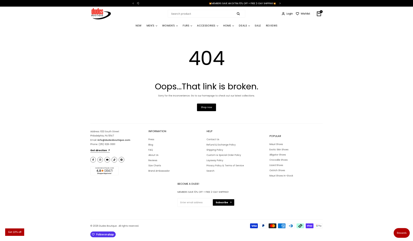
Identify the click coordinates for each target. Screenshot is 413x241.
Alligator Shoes (277, 154)
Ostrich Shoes (277, 170)
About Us (153, 155)
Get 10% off (14, 232)
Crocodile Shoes (278, 159)
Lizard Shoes (276, 165)
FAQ (150, 149)
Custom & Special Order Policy (223, 155)
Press (151, 139)
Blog (150, 144)
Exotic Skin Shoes (278, 149)
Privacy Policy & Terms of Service (225, 165)
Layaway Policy (214, 160)
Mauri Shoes (276, 144)
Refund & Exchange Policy (221, 144)
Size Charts (154, 165)
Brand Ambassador (159, 170)
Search (210, 170)
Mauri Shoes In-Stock (281, 175)
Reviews (152, 160)
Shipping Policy (214, 149)
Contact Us (212, 139)
